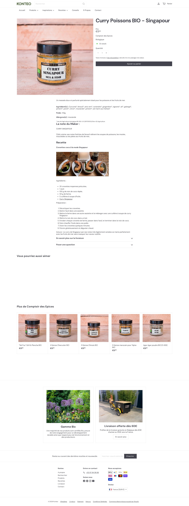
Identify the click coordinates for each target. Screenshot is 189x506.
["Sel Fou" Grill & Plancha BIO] (32, 332)
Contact (98, 10)
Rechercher (62, 475)
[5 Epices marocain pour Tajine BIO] (125, 333)
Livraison (61, 484)
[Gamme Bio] (68, 406)
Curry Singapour (66, 199)
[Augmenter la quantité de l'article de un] (106, 53)
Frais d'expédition (113, 58)
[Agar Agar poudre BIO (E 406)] (156, 332)
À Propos (86, 10)
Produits (33, 10)
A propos (61, 472)
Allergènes (63, 502)
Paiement (80, 502)
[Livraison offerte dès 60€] (121, 406)
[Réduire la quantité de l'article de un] (98, 53)
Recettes (62, 10)
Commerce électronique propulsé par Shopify (124, 502)
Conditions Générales (100, 502)
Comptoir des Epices (40, 306)
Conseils (75, 10)
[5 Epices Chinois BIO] (94, 332)
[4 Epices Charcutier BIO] (63, 332)
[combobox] (60, 3)
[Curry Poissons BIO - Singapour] (30, 280)
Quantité (99, 48)
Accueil (22, 10)
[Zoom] (55, 57)
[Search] (83, 3)
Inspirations (47, 10)
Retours (88, 502)
